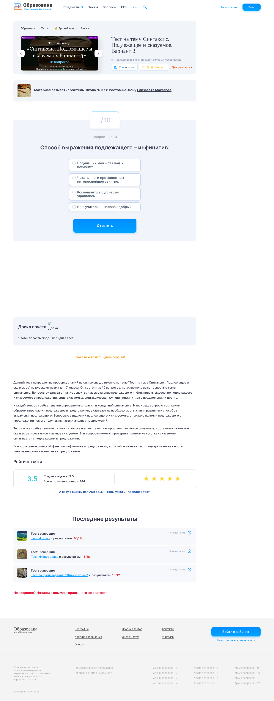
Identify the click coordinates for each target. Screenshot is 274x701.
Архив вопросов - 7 (206, 677)
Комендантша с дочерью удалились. (98, 194)
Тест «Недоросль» (44, 556)
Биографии (82, 628)
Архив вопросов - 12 (247, 683)
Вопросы (109, 7)
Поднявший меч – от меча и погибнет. (100, 165)
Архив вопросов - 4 (165, 683)
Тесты (93, 7)
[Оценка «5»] (178, 478)
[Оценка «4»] (170, 478)
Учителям (168, 636)
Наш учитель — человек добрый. (105, 207)
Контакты (168, 628)
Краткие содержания (88, 636)
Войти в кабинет (236, 632)
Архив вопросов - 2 (165, 672)
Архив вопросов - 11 (246, 677)
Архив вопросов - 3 (165, 677)
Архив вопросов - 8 (206, 683)
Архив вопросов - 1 (165, 667)
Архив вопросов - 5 (206, 667)
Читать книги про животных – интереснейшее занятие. (102, 179)
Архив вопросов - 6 (206, 672)
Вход (251, 7)
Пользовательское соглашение (93, 667)
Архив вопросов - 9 (246, 667)
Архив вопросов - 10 (247, 672)
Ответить (105, 226)
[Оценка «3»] (163, 478)
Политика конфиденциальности (93, 672)
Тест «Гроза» (40, 538)
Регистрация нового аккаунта (236, 640)
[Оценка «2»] (155, 478)
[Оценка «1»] (147, 478)
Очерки (79, 644)
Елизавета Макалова (154, 90)
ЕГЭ (124, 7)
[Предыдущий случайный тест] (21, 53)
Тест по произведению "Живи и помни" (59, 575)
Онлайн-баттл (130, 636)
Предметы (71, 7)
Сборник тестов (132, 628)
